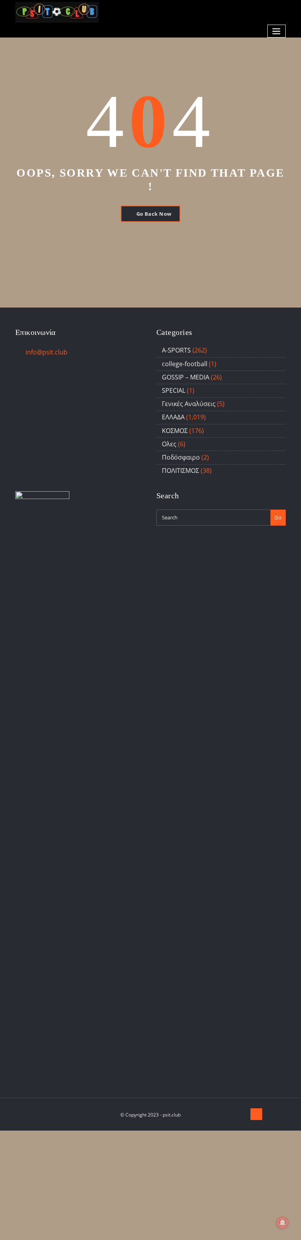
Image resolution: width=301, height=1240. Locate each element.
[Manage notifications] (282, 1223)
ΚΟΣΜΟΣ (175, 430)
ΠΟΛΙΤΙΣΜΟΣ (180, 470)
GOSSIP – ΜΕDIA (185, 377)
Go (277, 517)
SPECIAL (173, 390)
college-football (184, 364)
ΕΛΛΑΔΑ (173, 417)
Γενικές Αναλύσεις (189, 403)
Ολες (169, 444)
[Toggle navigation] (276, 31)
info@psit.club (46, 352)
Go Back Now (154, 213)
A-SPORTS (176, 350)
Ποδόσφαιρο (181, 457)
